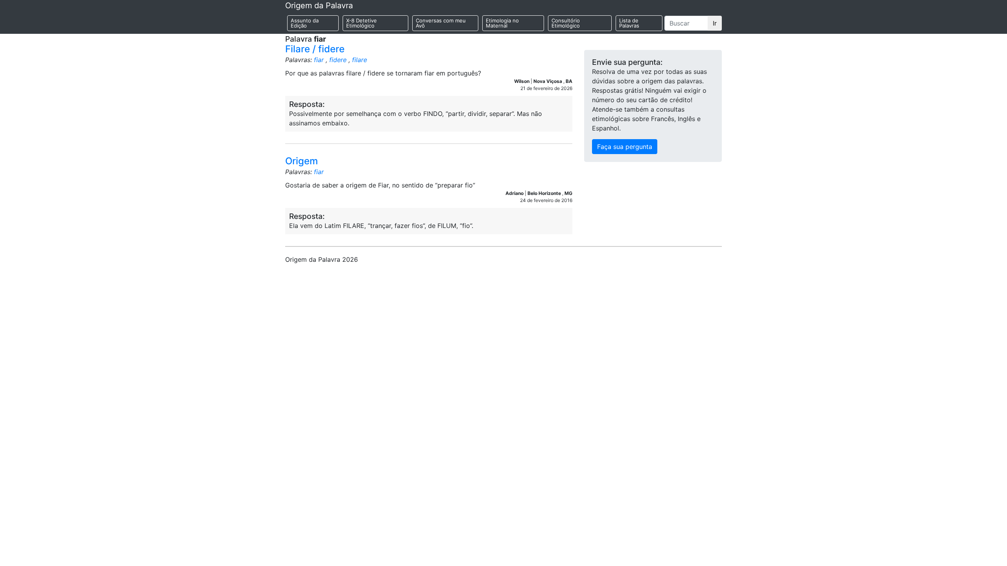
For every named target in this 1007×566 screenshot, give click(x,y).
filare (359, 60)
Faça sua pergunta (624, 147)
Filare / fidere (315, 49)
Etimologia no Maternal (502, 23)
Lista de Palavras (629, 23)
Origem (301, 161)
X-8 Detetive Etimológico (361, 23)
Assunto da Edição (305, 23)
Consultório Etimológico (565, 23)
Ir (715, 23)
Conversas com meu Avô (441, 23)
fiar (319, 60)
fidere (338, 60)
